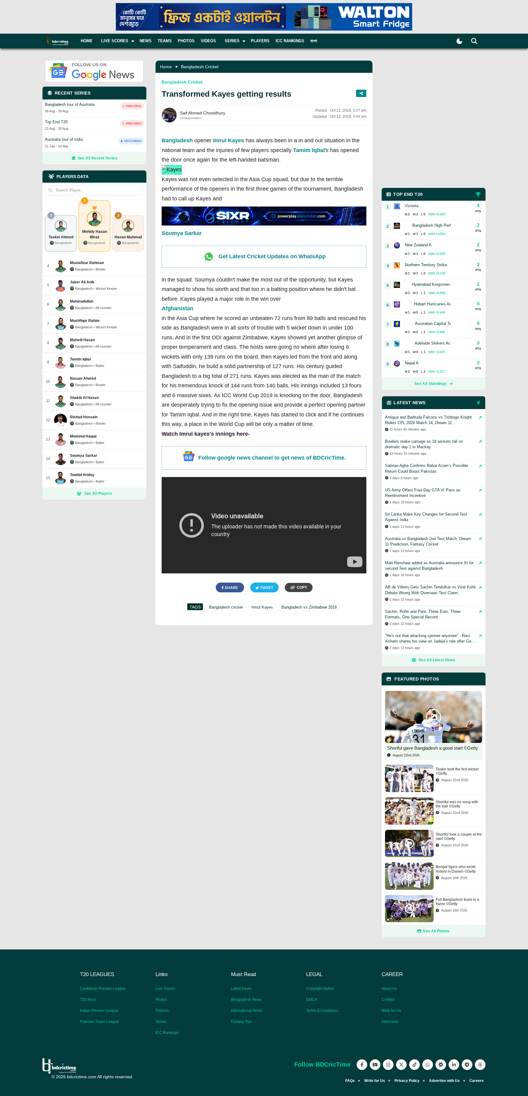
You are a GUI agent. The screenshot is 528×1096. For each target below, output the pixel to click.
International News (246, 1010)
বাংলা (313, 41)
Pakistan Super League (99, 1022)
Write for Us (391, 1010)
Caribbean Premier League (103, 988)
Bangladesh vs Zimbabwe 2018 (309, 607)
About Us (389, 988)
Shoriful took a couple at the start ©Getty (459, 836)
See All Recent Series (97, 158)
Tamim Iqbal (309, 150)
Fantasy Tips (241, 1022)
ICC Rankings (290, 41)
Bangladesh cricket (226, 607)
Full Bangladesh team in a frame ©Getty (457, 901)
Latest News (241, 988)
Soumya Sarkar (182, 233)
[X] (401, 1064)
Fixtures (162, 1010)
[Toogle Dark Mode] (459, 41)
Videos (208, 41)
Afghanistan (177, 308)
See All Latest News (437, 660)
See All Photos (436, 931)
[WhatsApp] (427, 1064)
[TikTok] (414, 1064)
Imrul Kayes (228, 140)
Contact (388, 999)
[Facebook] (362, 1064)
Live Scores (165, 988)
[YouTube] (375, 1064)
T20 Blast (88, 999)
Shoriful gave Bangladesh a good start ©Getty (432, 748)
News (146, 41)
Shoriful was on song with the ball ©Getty (457, 804)
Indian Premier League (99, 1010)
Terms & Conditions (322, 1010)
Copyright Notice (320, 988)
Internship (390, 1022)
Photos (186, 41)
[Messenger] (440, 1064)
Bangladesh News (246, 999)
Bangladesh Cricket (199, 66)
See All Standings (430, 384)
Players (260, 41)
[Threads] (480, 1064)
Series (161, 1022)
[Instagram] (388, 1064)
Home (87, 41)
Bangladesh (177, 140)
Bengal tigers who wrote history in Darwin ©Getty (456, 869)
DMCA (311, 999)
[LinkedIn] (454, 1064)
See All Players (98, 493)
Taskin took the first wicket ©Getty (457, 771)
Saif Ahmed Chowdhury (202, 112)
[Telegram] (467, 1064)
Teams (165, 41)
